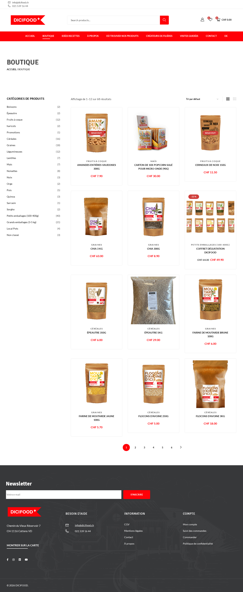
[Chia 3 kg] (96, 216)
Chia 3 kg (97, 248)
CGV (127, 524)
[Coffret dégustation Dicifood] (210, 216)
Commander (190, 537)
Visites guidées (189, 35)
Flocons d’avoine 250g (153, 416)
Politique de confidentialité (198, 543)
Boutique (48, 35)
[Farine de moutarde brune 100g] (210, 300)
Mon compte (190, 524)
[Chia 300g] (153, 216)
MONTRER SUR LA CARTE (23, 545)
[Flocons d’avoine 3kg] (210, 383)
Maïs (153, 161)
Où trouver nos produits (122, 35)
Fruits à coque (96, 161)
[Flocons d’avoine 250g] (153, 383)
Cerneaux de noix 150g (210, 164)
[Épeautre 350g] (96, 300)
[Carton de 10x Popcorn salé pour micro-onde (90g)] (153, 132)
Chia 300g (153, 248)
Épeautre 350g (96, 332)
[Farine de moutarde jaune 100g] (96, 383)
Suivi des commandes (194, 530)
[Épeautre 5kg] (153, 300)
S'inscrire (137, 494)
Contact (211, 35)
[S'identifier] (202, 20)
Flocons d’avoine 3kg (210, 416)
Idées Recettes (71, 35)
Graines (96, 244)
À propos (93, 35)
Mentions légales (133, 530)
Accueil (30, 35)
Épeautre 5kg (153, 332)
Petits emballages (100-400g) (210, 244)
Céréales (97, 328)
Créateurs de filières (159, 35)
